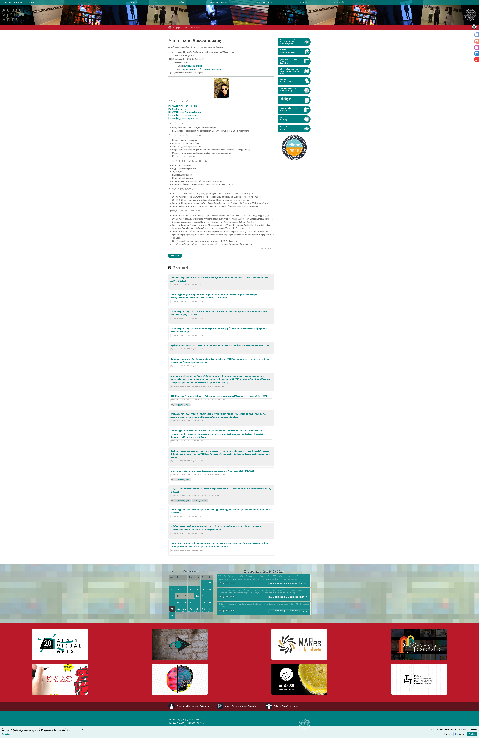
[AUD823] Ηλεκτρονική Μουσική (182, 115)
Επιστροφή (175, 255)
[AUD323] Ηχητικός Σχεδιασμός (182, 106)
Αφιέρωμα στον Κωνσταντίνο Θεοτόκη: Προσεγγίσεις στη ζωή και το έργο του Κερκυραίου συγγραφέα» (219, 345)
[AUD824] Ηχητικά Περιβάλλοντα (183, 118)
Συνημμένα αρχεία (181, 405)
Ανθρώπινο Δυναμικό (193, 28)
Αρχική (134, 2)
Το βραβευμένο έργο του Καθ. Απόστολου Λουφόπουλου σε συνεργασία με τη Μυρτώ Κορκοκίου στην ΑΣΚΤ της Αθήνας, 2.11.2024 (218, 313)
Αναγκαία (449, 734)
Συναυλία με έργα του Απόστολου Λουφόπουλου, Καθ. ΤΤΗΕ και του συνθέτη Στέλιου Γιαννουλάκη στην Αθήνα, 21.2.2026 (219, 279)
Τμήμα (156, 2)
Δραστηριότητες (265, 2)
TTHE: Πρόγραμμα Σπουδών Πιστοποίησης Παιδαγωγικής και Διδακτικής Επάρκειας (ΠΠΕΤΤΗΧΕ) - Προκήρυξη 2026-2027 (264, 605)
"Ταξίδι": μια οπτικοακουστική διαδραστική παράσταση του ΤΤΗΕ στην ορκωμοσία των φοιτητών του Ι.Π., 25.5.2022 (220, 490)
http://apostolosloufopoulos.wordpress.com (202, 69)
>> (210, 571)
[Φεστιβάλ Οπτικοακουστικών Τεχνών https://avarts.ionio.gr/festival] (180, 679)
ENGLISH (472, 2)
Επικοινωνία (338, 2)
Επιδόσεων (460, 734)
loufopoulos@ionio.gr (192, 66)
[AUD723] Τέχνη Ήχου (177, 109)
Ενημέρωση (304, 2)
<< (171, 571)
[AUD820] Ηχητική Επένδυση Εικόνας (184, 112)
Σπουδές (180, 2)
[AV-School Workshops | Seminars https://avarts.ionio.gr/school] (299, 679)
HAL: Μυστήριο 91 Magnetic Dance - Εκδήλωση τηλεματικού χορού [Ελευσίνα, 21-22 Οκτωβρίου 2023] (218, 396)
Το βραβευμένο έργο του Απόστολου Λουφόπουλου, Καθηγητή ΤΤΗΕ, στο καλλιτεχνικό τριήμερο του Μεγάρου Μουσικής (218, 330)
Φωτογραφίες (200, 500)
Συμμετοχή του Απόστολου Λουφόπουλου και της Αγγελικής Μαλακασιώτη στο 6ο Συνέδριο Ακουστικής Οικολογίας (220, 511)
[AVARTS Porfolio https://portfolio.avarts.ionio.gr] (419, 644)
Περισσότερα (6, 734)
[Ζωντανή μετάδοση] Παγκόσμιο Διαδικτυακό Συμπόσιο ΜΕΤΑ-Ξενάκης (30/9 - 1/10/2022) (212, 471)
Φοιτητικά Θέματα (218, 2)
